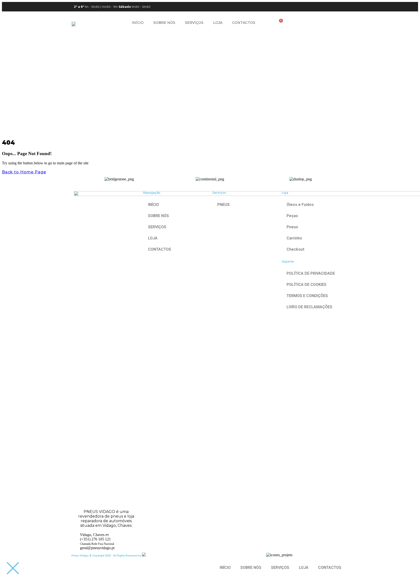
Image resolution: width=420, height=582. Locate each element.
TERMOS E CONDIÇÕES (307, 295)
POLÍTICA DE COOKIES (306, 284)
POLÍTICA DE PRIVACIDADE (311, 273)
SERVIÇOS (194, 22)
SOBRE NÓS (164, 22)
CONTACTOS (243, 22)
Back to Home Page (24, 172)
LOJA (217, 22)
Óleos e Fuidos (300, 204)
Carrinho (294, 238)
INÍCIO (138, 22)
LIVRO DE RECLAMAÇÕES (309, 307)
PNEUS (223, 204)
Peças (292, 215)
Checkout (295, 249)
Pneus (292, 227)
